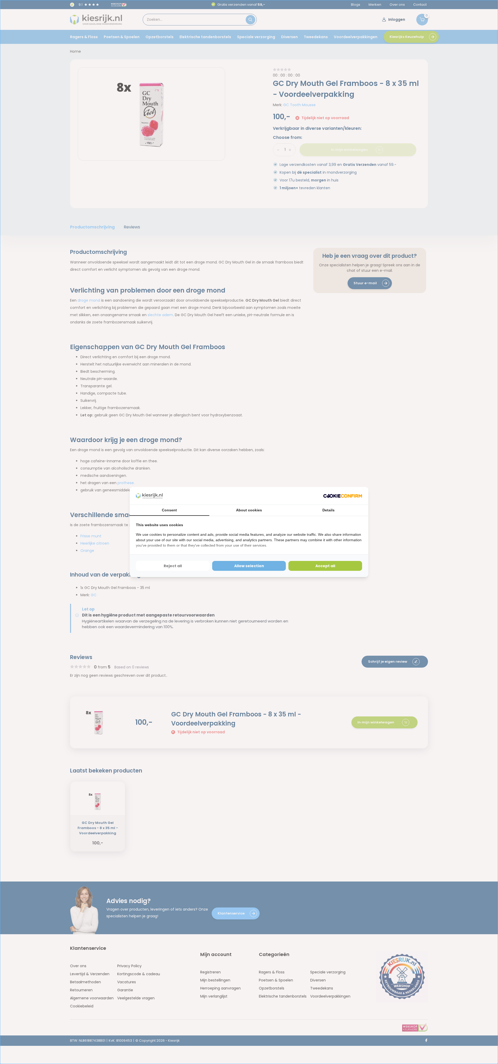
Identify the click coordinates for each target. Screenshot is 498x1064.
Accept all (325, 565)
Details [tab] (328, 510)
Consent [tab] (169, 510)
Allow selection (249, 565)
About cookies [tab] (249, 510)
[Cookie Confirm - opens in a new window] (342, 496)
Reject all (173, 565)
